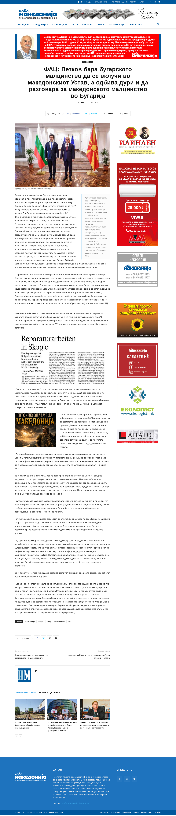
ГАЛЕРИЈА (21, 24)
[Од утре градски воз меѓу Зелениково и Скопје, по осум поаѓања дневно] (30, 709)
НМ (82, 102)
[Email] (49, 638)
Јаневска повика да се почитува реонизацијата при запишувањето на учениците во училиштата (94, 725)
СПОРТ (99, 24)
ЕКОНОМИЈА (58, 24)
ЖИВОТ (85, 24)
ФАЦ (69, 621)
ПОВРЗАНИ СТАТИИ (25, 692)
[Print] (56, 638)
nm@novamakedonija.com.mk (75, 803)
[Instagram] (155, 2)
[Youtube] (159, 2)
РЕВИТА (133, 2)
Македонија (30, 621)
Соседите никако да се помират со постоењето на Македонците (31, 656)
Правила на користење (143, 812)
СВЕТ (73, 24)
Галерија (51, 719)
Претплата (127, 812)
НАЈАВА (141, 2)
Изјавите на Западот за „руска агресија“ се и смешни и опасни (89, 656)
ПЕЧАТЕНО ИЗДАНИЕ (119, 2)
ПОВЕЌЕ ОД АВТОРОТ (51, 692)
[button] (158, 25)
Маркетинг (115, 812)
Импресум (104, 812)
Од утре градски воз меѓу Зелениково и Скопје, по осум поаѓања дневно (27, 725)
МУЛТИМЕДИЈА (116, 24)
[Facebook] (150, 2)
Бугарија (41, 621)
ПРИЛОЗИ (135, 24)
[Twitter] (43, 638)
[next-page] (20, 736)
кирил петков (59, 621)
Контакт (158, 812)
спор (49, 621)
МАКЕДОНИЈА (39, 24)
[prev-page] (16, 736)
